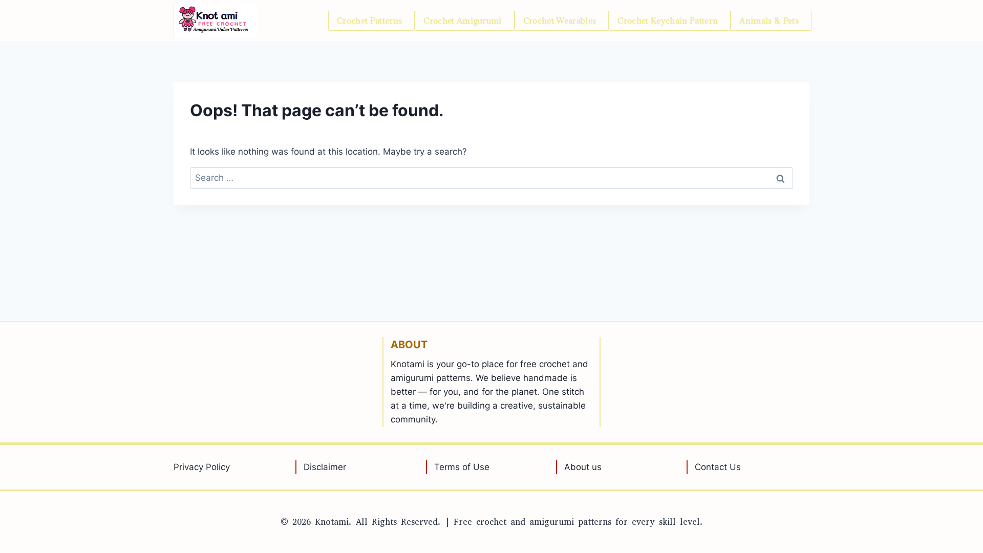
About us (583, 467)
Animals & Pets (769, 20)
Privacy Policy (202, 467)
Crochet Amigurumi (462, 20)
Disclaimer (325, 467)
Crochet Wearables (559, 20)
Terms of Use (461, 467)
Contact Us (718, 467)
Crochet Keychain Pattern (667, 20)
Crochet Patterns (369, 20)
